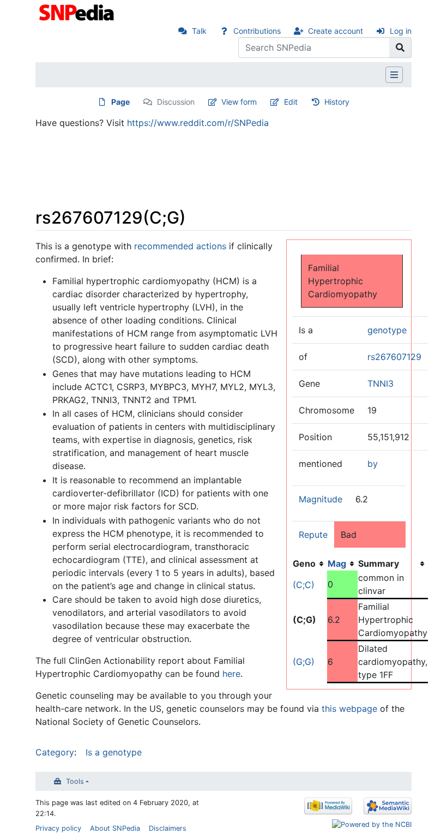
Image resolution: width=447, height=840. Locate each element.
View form (239, 101)
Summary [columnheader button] (378, 563)
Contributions (257, 30)
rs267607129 (394, 356)
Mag (337, 563)
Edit (291, 101)
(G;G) (304, 661)
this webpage (349, 708)
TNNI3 (380, 383)
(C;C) (304, 584)
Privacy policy (58, 828)
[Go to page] (400, 47)
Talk (199, 30)
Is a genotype (114, 752)
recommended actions (180, 246)
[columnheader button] (342, 563)
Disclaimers (167, 828)
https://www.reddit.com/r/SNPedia (198, 122)
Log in (401, 30)
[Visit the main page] (77, 11)
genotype (387, 330)
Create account (335, 30)
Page (120, 101)
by (372, 463)
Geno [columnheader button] (304, 563)
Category (54, 752)
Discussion (176, 101)
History (336, 101)
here (231, 673)
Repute (313, 534)
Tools (75, 781)
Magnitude (320, 499)
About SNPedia (115, 828)
